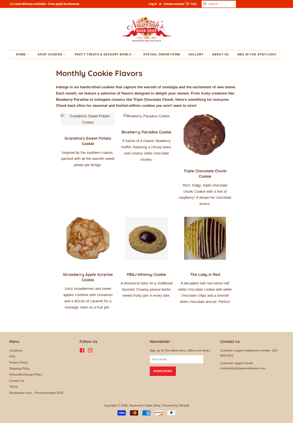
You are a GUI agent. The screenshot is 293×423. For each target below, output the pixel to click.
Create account (174, 4)
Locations (15, 350)
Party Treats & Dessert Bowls (104, 54)
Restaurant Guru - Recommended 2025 (36, 392)
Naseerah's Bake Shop (144, 405)
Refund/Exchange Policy (25, 374)
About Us (220, 54)
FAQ (12, 356)
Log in (153, 4)
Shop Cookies (51, 54)
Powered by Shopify (175, 405)
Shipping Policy (19, 368)
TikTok (13, 386)
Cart (194, 4)
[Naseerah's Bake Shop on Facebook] (82, 351)
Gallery (196, 54)
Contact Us (16, 380)
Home (21, 54)
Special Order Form (161, 54)
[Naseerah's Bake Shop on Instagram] (90, 351)
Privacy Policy (18, 362)
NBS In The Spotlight (257, 54)
